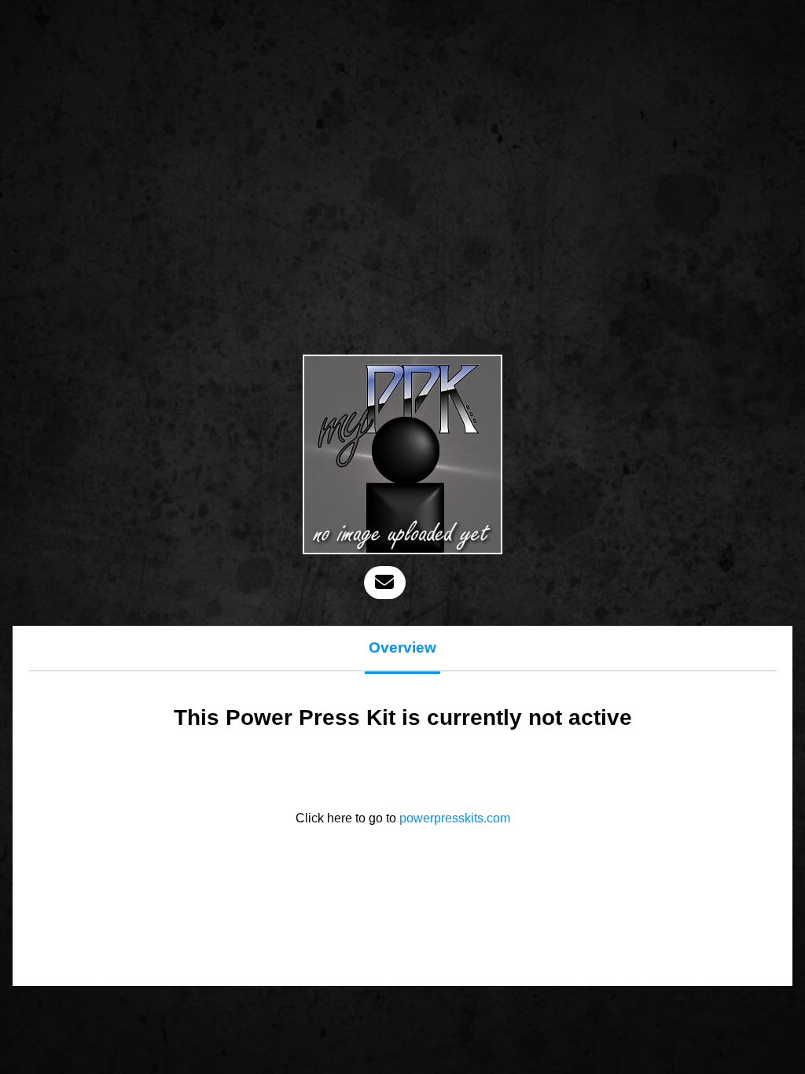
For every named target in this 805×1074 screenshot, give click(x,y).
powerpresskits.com (454, 818)
